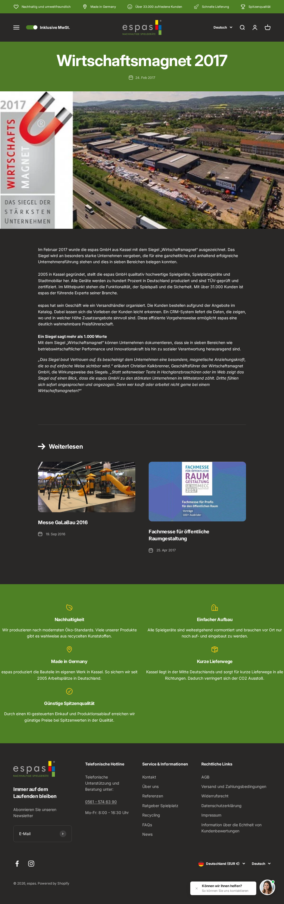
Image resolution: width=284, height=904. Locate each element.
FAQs (147, 824)
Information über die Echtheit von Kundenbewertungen (231, 827)
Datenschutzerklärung (221, 805)
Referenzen (152, 795)
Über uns (150, 786)
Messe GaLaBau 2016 (63, 522)
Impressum (211, 815)
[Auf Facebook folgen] (17, 863)
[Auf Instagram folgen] (31, 863)
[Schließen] (197, 888)
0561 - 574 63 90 (101, 801)
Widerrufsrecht (215, 795)
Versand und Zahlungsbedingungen (233, 786)
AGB (205, 777)
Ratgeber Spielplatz (160, 805)
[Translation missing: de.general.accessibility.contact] (267, 887)
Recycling (151, 815)
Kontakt (149, 777)
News (147, 834)
